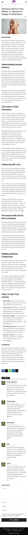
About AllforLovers (7, 529)
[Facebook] (2, 370)
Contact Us (9, 530)
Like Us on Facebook (17, 530)
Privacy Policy (15, 529)
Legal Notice (21, 529)
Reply (8, 397)
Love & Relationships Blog (11, 5)
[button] (2, 2)
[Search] (26, 2)
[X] (6, 370)
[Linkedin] (13, 370)
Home (2, 5)
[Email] (16, 370)
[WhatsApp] (9, 370)
